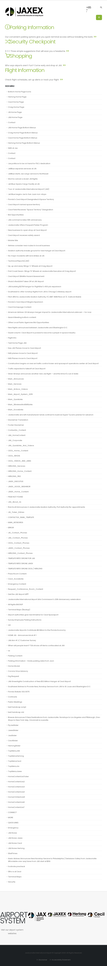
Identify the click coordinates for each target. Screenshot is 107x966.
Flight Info (12, 338)
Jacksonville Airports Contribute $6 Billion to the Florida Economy (37, 630)
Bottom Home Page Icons (19, 92)
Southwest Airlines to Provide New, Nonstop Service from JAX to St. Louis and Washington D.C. (49, 686)
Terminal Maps (14, 876)
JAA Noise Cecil (15, 843)
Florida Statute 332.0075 (19, 691)
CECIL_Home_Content (18, 450)
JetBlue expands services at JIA (22, 168)
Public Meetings (15, 702)
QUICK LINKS (13, 822)
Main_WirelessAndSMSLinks (20, 404)
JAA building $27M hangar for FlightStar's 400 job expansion (34, 286)
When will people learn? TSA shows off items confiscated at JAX (36, 645)
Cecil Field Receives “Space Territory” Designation (30, 209)
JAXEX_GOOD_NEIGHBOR (19, 486)
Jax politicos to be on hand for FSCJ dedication (29, 163)
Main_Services (14, 384)
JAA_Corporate (15, 440)
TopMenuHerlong (16, 756)
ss (9, 650)
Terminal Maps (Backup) (19, 609)
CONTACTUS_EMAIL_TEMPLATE (21, 517)
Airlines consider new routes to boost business (29, 245)
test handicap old (16, 712)
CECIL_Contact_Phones (18, 543)
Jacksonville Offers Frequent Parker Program (28, 225)
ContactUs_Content (17, 430)
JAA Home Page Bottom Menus (22, 127)
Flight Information (24, 70)
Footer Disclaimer (16, 425)
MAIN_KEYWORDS (15, 522)
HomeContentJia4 (16, 792)
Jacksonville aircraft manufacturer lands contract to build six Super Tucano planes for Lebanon (50, 415)
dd (9, 625)
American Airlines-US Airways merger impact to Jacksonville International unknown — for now (49, 312)
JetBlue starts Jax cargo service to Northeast (28, 174)
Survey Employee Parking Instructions (24, 620)
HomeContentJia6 (16, 802)
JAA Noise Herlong (16, 848)
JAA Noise (12, 833)
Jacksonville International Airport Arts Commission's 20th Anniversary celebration (44, 599)
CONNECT (12, 812)
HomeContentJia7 (16, 807)
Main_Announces (16, 379)
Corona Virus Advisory (18, 671)
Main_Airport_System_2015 (20, 394)
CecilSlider (13, 740)
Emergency (13, 828)
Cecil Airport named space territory (24, 204)
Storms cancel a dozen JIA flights (23, 179)
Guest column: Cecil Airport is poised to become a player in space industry (41, 333)
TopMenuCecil (14, 761)
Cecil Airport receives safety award (24, 235)
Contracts (12, 697)
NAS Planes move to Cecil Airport (22, 358)
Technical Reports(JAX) (18, 261)
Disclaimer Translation (18, 420)
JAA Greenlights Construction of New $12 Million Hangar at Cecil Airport (39, 681)
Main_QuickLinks (15, 399)
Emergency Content (17, 584)
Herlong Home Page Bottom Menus (24, 143)
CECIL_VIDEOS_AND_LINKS (19, 461)
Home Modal (14, 666)
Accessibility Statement (60, 960)
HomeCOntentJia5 (16, 797)
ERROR (11, 527)
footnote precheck (16, 866)
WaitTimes (12, 853)
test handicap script (17, 707)
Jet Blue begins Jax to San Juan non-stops (27, 194)
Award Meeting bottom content (22, 317)
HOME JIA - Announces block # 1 (22, 635)
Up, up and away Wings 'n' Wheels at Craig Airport (30, 266)
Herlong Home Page (17, 97)
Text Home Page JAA (17, 343)
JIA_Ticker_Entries (16, 512)
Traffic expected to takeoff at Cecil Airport (26, 368)
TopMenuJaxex (15, 771)
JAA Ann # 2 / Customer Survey (22, 640)
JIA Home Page (15, 112)
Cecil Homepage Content (19, 307)
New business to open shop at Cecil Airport (27, 230)
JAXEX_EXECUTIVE (15, 481)
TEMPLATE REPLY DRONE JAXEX (20, 563)
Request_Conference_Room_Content (25, 589)
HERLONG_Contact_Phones (20, 553)
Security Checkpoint (32, 41)
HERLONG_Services (16, 466)
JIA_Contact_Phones (17, 533)
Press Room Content (17, 574)
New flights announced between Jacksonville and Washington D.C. (38, 327)
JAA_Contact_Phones (18, 538)
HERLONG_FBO (14, 476)
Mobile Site (13, 240)
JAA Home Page (15, 117)
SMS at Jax (13, 148)
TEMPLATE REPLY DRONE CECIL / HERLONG (25, 568)
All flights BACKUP (15, 604)
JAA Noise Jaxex (15, 838)
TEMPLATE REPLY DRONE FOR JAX (21, 558)
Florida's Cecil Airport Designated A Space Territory (31, 199)
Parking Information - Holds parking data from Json (31, 661)
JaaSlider (12, 735)
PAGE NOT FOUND (15, 497)
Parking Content (15, 656)
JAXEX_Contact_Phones (19, 548)
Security (11, 882)
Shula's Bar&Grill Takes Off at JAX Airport (26, 281)
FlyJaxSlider (13, 725)
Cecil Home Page (16, 102)
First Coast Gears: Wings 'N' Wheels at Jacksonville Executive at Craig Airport (42, 271)
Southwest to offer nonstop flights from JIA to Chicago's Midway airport (39, 291)
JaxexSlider (13, 730)
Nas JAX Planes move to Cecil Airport (24, 348)
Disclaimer (42, 960)
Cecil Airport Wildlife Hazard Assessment (26, 276)
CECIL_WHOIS (14, 456)
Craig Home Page (16, 107)
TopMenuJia (13, 766)
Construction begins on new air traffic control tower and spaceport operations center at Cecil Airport (53, 363)
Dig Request (13, 676)
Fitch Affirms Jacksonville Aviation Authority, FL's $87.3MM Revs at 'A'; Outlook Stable (44, 297)
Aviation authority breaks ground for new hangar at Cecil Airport (36, 250)
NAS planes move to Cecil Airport (23, 353)
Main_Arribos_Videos (18, 389)
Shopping (21, 55)
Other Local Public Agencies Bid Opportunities (28, 322)
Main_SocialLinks (15, 409)
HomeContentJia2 (16, 781)
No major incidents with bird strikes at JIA (26, 256)
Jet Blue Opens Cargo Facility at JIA (24, 184)
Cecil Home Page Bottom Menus (22, 138)
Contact (11, 122)
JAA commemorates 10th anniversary (25, 220)
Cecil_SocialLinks (16, 579)
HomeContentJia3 (16, 787)
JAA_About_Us (14, 502)
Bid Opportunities (16, 215)
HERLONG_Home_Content (19, 471)
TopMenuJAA (14, 751)
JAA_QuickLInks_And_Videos (21, 445)
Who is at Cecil (14, 871)
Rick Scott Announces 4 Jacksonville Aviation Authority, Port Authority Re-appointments (46, 507)
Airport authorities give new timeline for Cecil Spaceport (33, 615)
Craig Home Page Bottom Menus (23, 133)
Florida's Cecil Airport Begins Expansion (25, 302)
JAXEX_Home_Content (18, 491)
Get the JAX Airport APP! (18, 594)
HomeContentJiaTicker (18, 776)
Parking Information (32, 27)
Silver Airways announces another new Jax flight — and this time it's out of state (43, 374)
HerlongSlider (14, 746)
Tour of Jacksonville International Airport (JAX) (28, 189)
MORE (10, 817)
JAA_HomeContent (16, 435)
